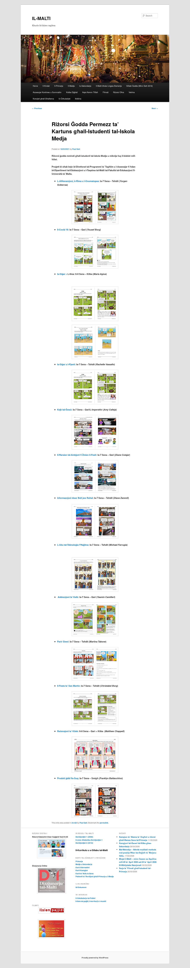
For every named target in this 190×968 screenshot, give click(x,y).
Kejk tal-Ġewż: (64, 409)
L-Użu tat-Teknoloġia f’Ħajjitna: (73, 544)
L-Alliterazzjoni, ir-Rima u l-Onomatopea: (78, 181)
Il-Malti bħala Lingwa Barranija (109, 85)
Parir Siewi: (63, 641)
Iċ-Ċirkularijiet (64, 98)
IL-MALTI (41, 18)
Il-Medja (71, 85)
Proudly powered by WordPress (95, 957)
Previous (37, 108)
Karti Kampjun (82, 870)
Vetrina (132, 92)
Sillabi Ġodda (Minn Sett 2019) (139, 85)
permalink (104, 822)
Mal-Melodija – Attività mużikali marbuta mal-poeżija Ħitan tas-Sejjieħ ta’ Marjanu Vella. (137, 852)
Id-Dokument (81, 887)
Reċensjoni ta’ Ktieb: (68, 731)
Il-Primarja (58, 85)
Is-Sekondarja (85, 85)
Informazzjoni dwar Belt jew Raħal (75, 498)
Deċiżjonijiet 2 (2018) (84, 843)
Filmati (106, 92)
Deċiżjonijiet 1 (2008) (84, 836)
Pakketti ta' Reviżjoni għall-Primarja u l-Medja (95, 876)
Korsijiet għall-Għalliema (43, 98)
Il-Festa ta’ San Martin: (68, 685)
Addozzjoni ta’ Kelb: (68, 597)
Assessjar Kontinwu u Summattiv (47, 92)
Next (155, 108)
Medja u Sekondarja (84, 864)
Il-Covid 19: (63, 229)
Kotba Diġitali (72, 92)
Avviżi (74, 822)
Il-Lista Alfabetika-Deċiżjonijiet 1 (89, 840)
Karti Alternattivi (83, 867)
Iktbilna (78, 98)
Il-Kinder (46, 85)
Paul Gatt (76, 149)
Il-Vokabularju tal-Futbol (85, 898)
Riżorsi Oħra (118, 92)
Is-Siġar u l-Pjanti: (66, 364)
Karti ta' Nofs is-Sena (85, 873)
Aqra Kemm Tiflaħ (90, 92)
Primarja (79, 861)
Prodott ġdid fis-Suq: (68, 778)
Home (35, 85)
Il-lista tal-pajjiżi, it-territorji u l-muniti (91, 901)
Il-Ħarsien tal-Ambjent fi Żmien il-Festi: (77, 454)
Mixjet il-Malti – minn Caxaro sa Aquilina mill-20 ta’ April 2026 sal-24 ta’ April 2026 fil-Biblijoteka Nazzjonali (137, 861)
